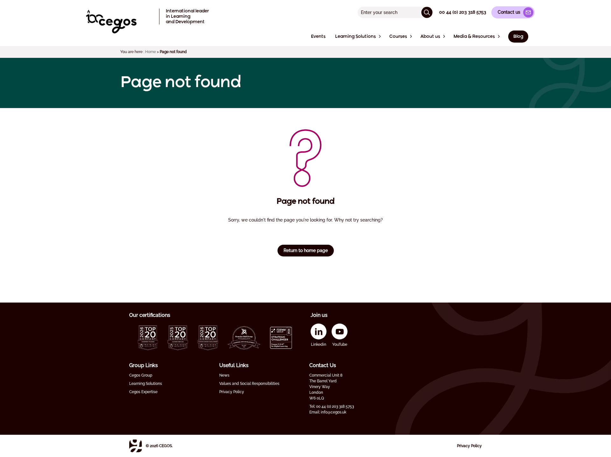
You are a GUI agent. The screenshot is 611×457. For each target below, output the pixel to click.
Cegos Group (140, 375)
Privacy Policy (231, 392)
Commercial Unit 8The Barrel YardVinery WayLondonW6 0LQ (325, 386)
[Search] (426, 12)
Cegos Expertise (143, 392)
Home (150, 52)
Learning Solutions (145, 383)
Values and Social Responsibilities (249, 383)
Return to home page (306, 250)
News (224, 375)
